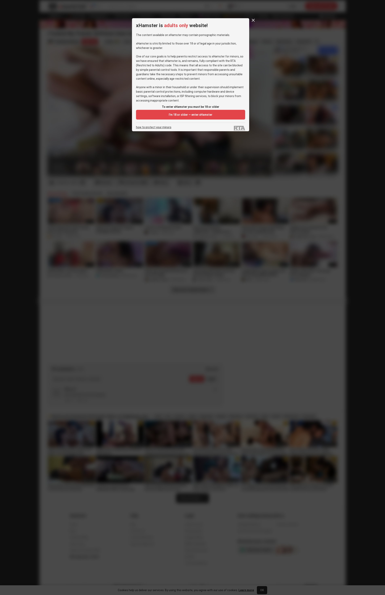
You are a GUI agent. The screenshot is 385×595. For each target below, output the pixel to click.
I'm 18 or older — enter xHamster (190, 114)
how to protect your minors (153, 127)
